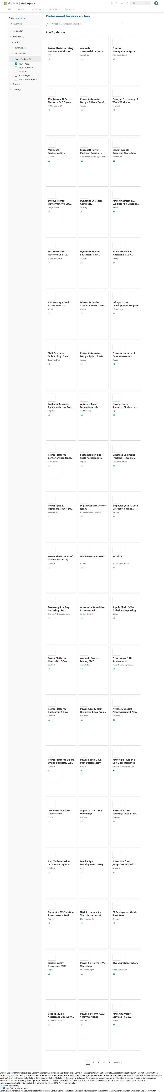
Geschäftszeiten (54, 1072)
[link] (61, 60)
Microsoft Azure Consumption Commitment (139, 1072)
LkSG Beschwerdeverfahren (65, 1083)
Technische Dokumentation (94, 1072)
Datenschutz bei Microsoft (33, 1083)
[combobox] (85, 24)
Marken (106, 1090)
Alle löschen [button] (21, 18)
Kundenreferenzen (39, 1072)
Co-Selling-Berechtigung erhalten (40, 1078)
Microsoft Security (18, 1080)
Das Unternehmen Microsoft (133, 1080)
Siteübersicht (44, 1090)
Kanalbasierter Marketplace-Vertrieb (101, 1078)
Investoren (49, 1083)
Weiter (117, 1062)
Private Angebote (113, 1072)
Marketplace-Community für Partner (70, 1078)
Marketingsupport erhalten (91, 1075)
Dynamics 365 (38, 1080)
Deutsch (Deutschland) (9, 1085)
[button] (47, 23)
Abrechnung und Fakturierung (12, 1075)
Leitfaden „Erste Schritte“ (71, 1072)
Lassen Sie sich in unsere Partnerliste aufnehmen (59, 1075)
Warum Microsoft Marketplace (13, 1072)
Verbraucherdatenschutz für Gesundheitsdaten (19, 1090)
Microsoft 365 (50, 1080)
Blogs (28, 1072)
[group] (49, 59)
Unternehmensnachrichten (11, 1083)
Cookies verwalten (148, 1090)
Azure (29, 1080)
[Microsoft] (11, 3)
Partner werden (31, 1075)
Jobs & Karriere (114, 1080)
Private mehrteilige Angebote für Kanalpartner (136, 1078)
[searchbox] (27, 24)
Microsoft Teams (82, 1080)
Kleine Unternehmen (98, 1080)
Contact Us (55, 1090)
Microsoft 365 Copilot (65, 1080)
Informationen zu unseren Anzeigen (125, 1090)
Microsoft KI (5, 1080)
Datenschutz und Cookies (71, 1090)
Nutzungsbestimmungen (92, 1090)
